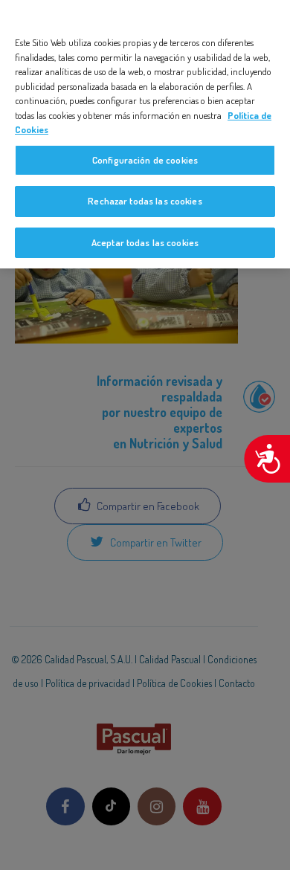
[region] (145, 134)
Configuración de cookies (145, 160)
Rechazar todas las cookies (145, 201)
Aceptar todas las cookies (145, 242)
